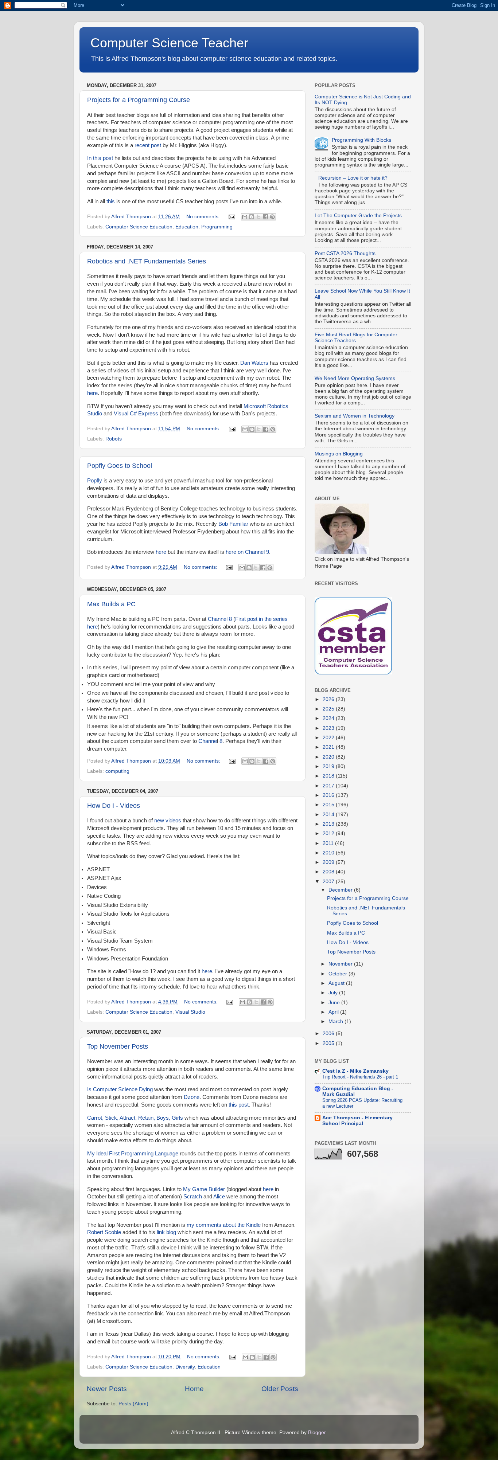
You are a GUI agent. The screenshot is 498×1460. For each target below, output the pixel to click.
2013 (329, 824)
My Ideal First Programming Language (132, 1153)
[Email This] (244, 216)
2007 (329, 881)
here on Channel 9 (247, 552)
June (334, 1002)
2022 (329, 737)
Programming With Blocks (361, 140)
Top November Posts (117, 1046)
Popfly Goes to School (119, 465)
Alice (219, 1196)
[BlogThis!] (251, 216)
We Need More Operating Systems (355, 378)
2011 (329, 843)
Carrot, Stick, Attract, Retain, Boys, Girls (135, 1118)
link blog (166, 1232)
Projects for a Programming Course (138, 99)
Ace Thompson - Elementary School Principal (357, 1120)
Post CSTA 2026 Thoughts (345, 253)
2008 (329, 871)
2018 (329, 776)
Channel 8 (220, 619)
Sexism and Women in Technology (354, 416)
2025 (329, 709)
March (336, 1021)
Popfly (94, 481)
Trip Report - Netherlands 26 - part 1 (360, 1077)
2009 (329, 862)
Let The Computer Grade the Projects (358, 215)
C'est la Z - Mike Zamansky (355, 1071)
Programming (217, 227)
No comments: (203, 216)
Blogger (317, 1432)
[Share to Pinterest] (272, 216)
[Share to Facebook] (265, 216)
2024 (329, 718)
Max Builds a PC (111, 604)
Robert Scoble (104, 1232)
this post (239, 1105)
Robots (113, 439)
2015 (329, 804)
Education (186, 227)
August (337, 983)
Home (194, 1389)
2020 (329, 757)
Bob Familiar (233, 524)
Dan (245, 363)
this (110, 201)
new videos (167, 820)
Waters (260, 363)
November (341, 964)
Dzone (191, 1097)
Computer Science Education (138, 227)
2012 (329, 833)
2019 (329, 766)
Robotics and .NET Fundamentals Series (146, 261)
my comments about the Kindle (224, 1225)
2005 (329, 1043)
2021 (329, 747)
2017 (329, 785)
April (334, 1012)
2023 (329, 728)
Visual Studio (190, 1012)
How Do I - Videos (113, 805)
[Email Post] (231, 216)
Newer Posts (107, 1389)
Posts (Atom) (133, 1403)
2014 (329, 814)
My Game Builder (204, 1189)
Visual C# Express (136, 413)
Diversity (185, 1367)
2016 (329, 795)
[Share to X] (258, 216)
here (92, 393)
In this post (100, 158)
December (341, 890)
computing (117, 771)
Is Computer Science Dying (120, 1089)
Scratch (192, 1196)
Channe (207, 741)
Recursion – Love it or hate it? (353, 178)
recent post (148, 145)
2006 (329, 1033)
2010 (329, 853)
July (333, 992)
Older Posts (279, 1389)
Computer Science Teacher (169, 42)
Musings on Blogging (339, 454)
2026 (329, 699)
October (338, 973)
